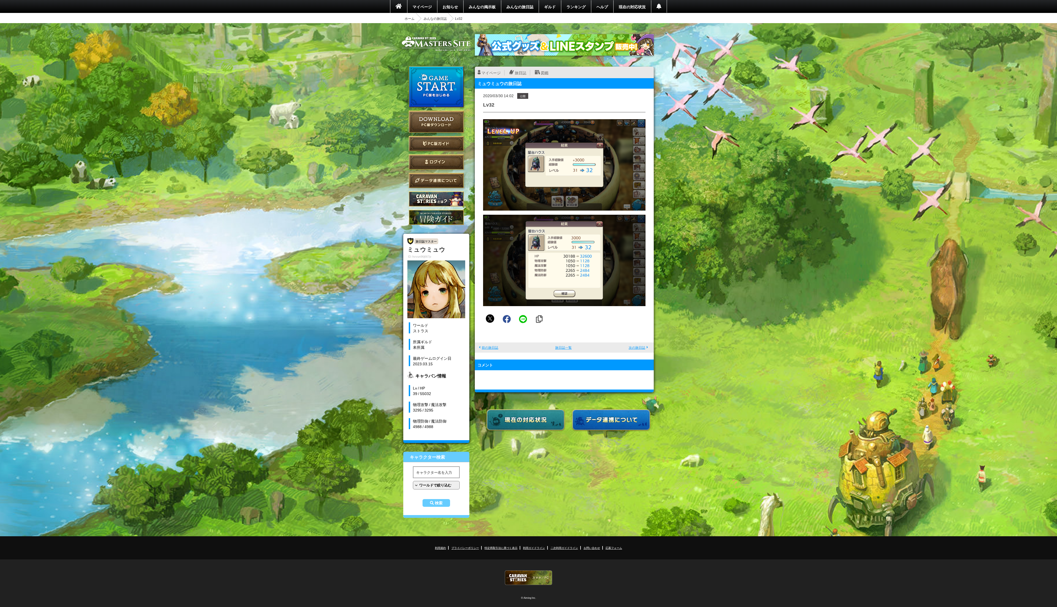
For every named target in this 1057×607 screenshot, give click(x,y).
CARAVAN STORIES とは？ (436, 198)
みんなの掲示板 (482, 6)
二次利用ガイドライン (564, 548)
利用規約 (440, 548)
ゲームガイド (436, 217)
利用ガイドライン (534, 548)
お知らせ (450, 6)
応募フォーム (614, 548)
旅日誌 (520, 72)
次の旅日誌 (637, 347)
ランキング (576, 6)
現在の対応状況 (632, 6)
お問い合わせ (592, 548)
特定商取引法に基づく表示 (500, 548)
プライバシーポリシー (465, 548)
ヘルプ (602, 6)
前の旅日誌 (490, 347)
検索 (439, 503)
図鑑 (545, 72)
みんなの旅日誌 (519, 6)
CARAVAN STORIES (528, 577)
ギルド (550, 6)
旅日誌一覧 (563, 347)
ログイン (436, 162)
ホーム (410, 18)
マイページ (422, 6)
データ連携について (436, 180)
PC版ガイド (436, 143)
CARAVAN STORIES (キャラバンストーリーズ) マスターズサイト (436, 43)
